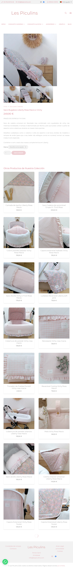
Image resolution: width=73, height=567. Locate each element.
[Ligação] (24, 13)
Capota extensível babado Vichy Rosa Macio (54, 251)
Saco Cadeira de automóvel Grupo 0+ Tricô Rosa (54, 206)
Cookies (60, 551)
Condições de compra (13, 546)
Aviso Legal (60, 546)
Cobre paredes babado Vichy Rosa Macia (19, 251)
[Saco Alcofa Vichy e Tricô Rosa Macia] (19, 263)
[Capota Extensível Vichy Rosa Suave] (19, 490)
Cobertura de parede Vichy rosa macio (18, 342)
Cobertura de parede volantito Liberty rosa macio (19, 432)
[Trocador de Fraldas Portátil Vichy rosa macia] (19, 354)
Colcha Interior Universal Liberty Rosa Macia (54, 478)
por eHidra (61, 566)
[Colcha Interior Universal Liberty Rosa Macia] (54, 444)
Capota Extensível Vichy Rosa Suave (19, 523)
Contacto (13, 549)
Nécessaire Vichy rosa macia (54, 341)
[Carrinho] (70, 13)
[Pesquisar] (65, 13)
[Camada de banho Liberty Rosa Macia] (19, 173)
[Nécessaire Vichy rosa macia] (54, 309)
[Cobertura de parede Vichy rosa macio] (19, 309)
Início (5, 106)
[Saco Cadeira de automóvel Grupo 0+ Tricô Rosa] (54, 173)
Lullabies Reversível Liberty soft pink (54, 297)
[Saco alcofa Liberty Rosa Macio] (19, 444)
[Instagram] (40, 2)
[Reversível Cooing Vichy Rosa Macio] (54, 354)
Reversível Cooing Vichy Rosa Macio (54, 387)
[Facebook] (43, 2)
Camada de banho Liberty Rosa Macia (19, 206)
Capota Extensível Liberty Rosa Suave (54, 523)
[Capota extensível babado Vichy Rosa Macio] (54, 218)
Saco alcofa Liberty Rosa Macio (19, 477)
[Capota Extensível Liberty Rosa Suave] (54, 490)
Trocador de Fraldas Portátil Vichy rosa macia (19, 387)
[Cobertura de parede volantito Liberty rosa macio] (19, 399)
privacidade (60, 549)
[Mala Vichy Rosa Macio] (54, 399)
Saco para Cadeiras (16, 106)
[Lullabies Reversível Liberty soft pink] (54, 263)
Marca (6, 147)
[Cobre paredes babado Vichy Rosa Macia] (19, 218)
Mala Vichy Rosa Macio (54, 431)
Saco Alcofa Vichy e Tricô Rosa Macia (19, 297)
